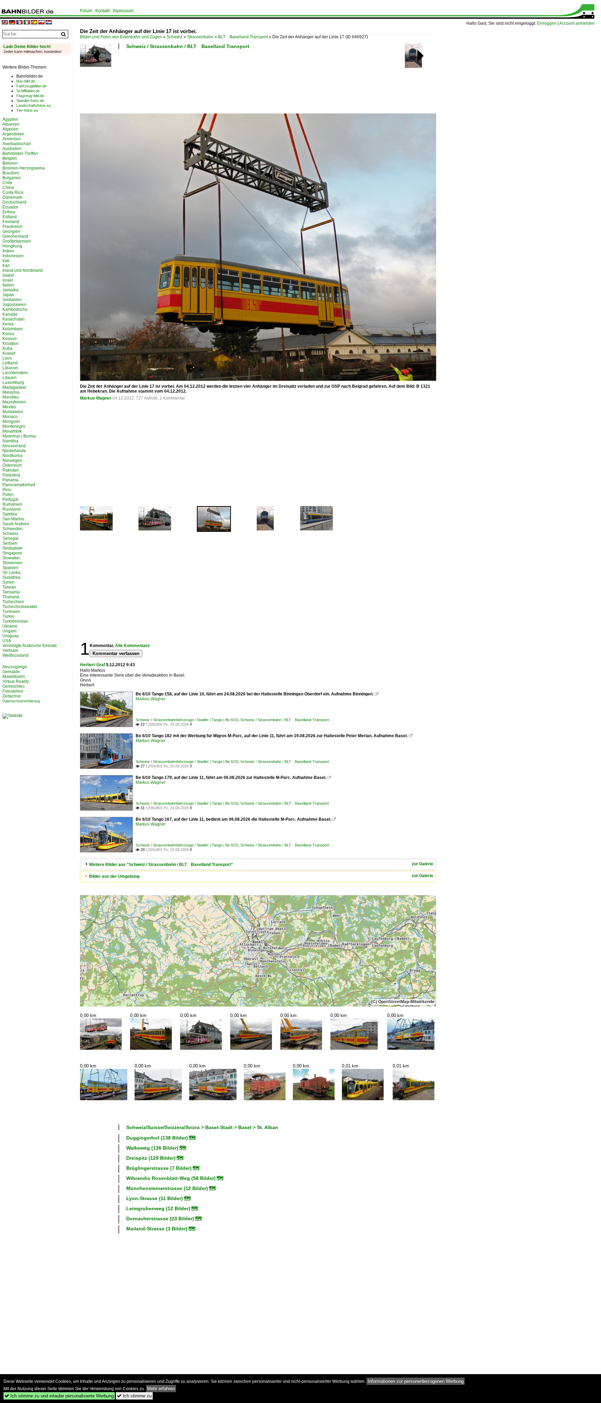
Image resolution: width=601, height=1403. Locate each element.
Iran (6, 265)
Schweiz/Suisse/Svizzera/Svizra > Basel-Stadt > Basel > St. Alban (202, 1127)
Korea (8, 333)
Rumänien (12, 504)
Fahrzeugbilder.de (31, 86)
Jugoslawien (14, 304)
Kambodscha (14, 309)
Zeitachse (11, 696)
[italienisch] (27, 22)
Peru (6, 489)
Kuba (7, 348)
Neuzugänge (14, 666)
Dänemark (12, 197)
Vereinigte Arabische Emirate (29, 645)
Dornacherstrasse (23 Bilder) (160, 1218)
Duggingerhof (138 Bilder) (157, 1138)
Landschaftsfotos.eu (33, 105)
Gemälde (11, 671)
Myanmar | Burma (19, 436)
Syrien (8, 582)
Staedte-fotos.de (30, 100)
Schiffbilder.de (28, 91)
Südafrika (11, 577)
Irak (5, 260)
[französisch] (19, 22)
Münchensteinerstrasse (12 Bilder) (167, 1188)
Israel (7, 280)
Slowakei (11, 557)
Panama (10, 480)
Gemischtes (13, 686)
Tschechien (13, 601)
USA (6, 640)
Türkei (8, 616)
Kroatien (10, 343)
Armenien (11, 138)
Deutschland (14, 202)
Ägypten (10, 119)
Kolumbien (12, 328)
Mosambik (12, 431)
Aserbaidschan (16, 143)
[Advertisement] (258, 83)
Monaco (10, 416)
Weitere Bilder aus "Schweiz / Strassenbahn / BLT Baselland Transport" (161, 864)
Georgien (11, 231)
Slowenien (12, 562)
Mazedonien (14, 402)
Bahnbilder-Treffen (20, 153)
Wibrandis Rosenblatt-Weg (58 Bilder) (171, 1178)
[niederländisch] (49, 22)
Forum (86, 10)
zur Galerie (422, 863)
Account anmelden (577, 23)
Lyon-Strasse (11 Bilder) (154, 1198)
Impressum (123, 10)
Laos (7, 358)
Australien (12, 148)
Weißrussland (15, 655)
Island (8, 275)
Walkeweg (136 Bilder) (152, 1148)
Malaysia (10, 392)
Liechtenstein (15, 372)
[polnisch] (41, 22)
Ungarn (9, 631)
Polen (8, 494)
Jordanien (12, 299)
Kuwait (8, 353)
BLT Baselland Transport (243, 36)
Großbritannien (16, 241)
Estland (9, 216)
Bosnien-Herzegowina (23, 168)
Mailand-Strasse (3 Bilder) (156, 1228)
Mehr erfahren (161, 1388)
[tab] (258, 864)
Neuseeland (14, 445)
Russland (11, 509)
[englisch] (5, 22)
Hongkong (12, 246)
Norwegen (12, 460)
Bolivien (10, 163)
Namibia (10, 441)
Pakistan (10, 470)
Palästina (11, 475)
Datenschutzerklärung (21, 701)
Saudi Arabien (15, 523)
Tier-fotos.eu (27, 110)
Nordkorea (12, 455)
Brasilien (10, 173)
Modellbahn (13, 676)
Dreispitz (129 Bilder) (151, 1158)
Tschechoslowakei (19, 606)
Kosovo (9, 338)
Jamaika (10, 289)
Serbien (9, 543)
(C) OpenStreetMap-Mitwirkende (402, 1001)
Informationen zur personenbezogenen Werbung (416, 1381)
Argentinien (13, 134)
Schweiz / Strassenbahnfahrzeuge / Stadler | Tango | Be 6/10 (187, 720)
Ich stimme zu (134, 1395)
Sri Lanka (11, 572)
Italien (8, 285)
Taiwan (9, 587)
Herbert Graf (92, 664)
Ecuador (10, 207)
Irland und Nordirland (22, 270)
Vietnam (10, 650)
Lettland (10, 363)
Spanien (10, 567)
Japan (8, 294)
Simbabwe (12, 548)
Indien (8, 251)
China (8, 187)
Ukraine (9, 626)
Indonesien (13, 255)
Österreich (12, 465)
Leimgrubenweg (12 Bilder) (158, 1208)
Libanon (10, 367)
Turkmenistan (15, 621)
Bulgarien (11, 177)
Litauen (9, 377)
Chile (7, 182)
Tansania (11, 592)
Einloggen (546, 23)
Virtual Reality (15, 681)
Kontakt (102, 10)
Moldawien (12, 411)
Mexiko (9, 406)
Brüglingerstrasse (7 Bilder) (159, 1168)
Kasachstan (13, 319)
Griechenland (15, 236)
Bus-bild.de (25, 81)
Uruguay (10, 635)
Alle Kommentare (132, 645)
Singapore (12, 553)
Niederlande (14, 450)
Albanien (10, 124)
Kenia (8, 324)
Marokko (10, 397)
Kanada (9, 314)
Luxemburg (13, 382)
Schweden (12, 528)
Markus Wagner (95, 398)
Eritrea (8, 212)
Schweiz (175, 36)
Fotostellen (12, 691)
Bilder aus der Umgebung (114, 876)
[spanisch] (34, 22)
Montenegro (13, 426)
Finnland (10, 221)
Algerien (10, 129)
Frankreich (12, 226)
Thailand (10, 596)
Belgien (9, 158)
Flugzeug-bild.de (30, 96)
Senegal (10, 538)
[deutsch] (12, 22)
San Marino (13, 519)
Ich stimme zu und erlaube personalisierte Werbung (59, 1395)
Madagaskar (14, 387)
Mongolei (11, 421)
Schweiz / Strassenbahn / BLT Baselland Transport (187, 46)
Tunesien (11, 611)
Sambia (9, 514)
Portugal (10, 499)
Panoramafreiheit (18, 484)
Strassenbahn (200, 36)
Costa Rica (12, 192)
